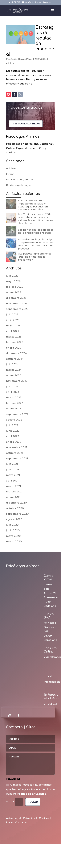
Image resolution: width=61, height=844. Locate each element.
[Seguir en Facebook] (14, 94)
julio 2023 (12, 386)
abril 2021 (12, 480)
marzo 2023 (13, 397)
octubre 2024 (15, 358)
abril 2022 (12, 436)
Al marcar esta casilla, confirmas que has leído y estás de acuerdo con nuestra (30, 789)
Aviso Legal (13, 818)
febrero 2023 (14, 403)
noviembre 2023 (17, 380)
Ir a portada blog (26, 123)
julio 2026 (12, 275)
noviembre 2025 (16, 303)
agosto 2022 (14, 419)
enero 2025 (13, 347)
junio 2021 (12, 469)
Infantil (10, 174)
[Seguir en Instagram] (8, 94)
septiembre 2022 (17, 414)
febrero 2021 (14, 491)
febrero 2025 (14, 342)
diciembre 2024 (16, 353)
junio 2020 (13, 530)
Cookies (44, 818)
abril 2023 (12, 391)
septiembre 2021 (17, 458)
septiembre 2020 (17, 513)
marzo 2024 (14, 369)
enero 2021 (13, 497)
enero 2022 (13, 441)
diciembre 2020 (16, 502)
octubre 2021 (14, 452)
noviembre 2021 (16, 447)
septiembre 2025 (17, 308)
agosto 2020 (14, 519)
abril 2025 (12, 331)
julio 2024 (12, 364)
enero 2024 (13, 375)
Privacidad (30, 818)
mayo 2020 (13, 535)
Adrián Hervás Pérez (22, 59)
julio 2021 (12, 463)
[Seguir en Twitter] (20, 94)
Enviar (33, 802)
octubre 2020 (15, 508)
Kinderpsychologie (18, 185)
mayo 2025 (13, 325)
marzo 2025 (13, 336)
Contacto (21, 822)
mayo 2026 (13, 281)
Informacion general (19, 179)
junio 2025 (12, 320)
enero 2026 (13, 292)
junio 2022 (13, 430)
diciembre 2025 (16, 297)
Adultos (10, 63)
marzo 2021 (13, 486)
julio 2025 (12, 314)
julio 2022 (12, 425)
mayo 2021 (13, 474)
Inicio (9, 822)
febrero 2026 (14, 286)
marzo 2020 (14, 541)
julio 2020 (12, 524)
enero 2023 (13, 408)
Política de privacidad (31, 793)
